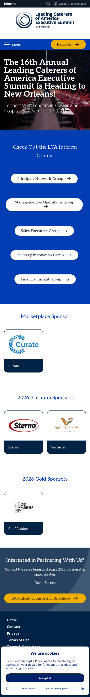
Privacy (13, 633)
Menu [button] (16, 45)
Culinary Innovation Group (40, 255)
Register (64, 44)
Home (12, 620)
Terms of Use (18, 640)
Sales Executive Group (40, 231)
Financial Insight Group (41, 279)
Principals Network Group (40, 178)
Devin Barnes (45, 582)
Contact (14, 626)
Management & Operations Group (44, 202)
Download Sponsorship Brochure (41, 598)
